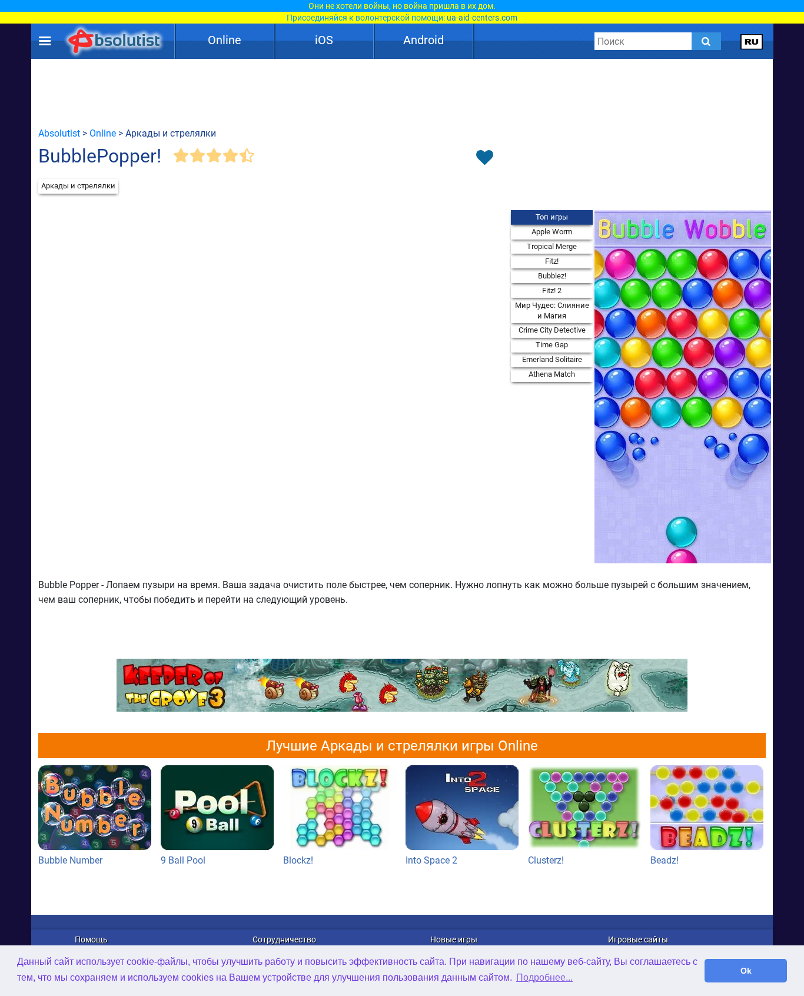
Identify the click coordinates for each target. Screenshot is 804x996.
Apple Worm (551, 231)
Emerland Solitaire (552, 359)
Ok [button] (746, 970)
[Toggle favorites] (484, 158)
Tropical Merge (552, 246)
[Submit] (706, 41)
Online (224, 40)
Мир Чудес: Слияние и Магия (552, 310)
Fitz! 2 (552, 290)
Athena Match (552, 374)
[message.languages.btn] (751, 41)
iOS (324, 40)
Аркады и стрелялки (78, 185)
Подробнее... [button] (544, 977)
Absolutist (59, 133)
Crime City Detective (552, 330)
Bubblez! (552, 275)
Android (423, 40)
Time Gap (552, 344)
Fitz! (552, 261)
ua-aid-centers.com (482, 17)
